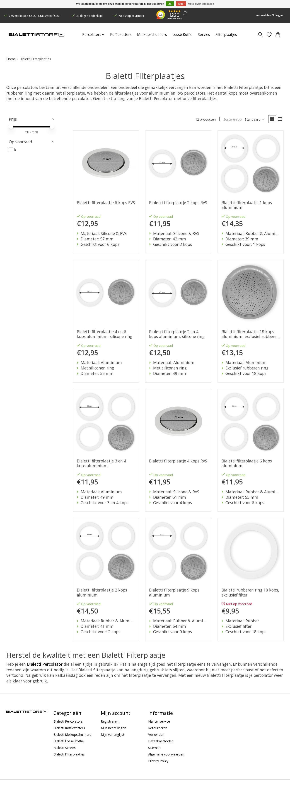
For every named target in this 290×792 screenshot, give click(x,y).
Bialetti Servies (64, 747)
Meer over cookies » (201, 3)
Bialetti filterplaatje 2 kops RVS (178, 202)
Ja (15, 149)
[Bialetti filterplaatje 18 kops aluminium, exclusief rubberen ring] (250, 292)
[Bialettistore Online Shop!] (36, 35)
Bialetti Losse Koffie (68, 741)
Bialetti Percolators (68, 721)
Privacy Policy (158, 760)
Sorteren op (232, 119)
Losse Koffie (182, 34)
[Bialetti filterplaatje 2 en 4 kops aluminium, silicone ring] (178, 292)
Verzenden (156, 734)
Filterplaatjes (226, 34)
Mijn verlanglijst (112, 734)
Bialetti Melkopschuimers (72, 734)
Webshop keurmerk (131, 16)
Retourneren (157, 728)
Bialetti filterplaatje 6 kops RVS (106, 202)
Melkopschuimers (152, 34)
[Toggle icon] (260, 35)
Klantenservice (159, 721)
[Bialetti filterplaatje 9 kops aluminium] (178, 551)
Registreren (109, 721)
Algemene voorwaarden (166, 754)
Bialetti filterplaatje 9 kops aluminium (174, 592)
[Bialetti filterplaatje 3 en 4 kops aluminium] (105, 421)
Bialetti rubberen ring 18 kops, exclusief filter (250, 592)
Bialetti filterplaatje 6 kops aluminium (247, 463)
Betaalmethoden (161, 741)
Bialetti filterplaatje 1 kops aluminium (247, 205)
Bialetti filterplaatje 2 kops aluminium (102, 592)
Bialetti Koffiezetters (69, 728)
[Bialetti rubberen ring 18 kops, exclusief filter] (250, 551)
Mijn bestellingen (113, 728)
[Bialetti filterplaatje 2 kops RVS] (178, 163)
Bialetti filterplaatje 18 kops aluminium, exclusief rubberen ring (250, 334)
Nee (181, 3)
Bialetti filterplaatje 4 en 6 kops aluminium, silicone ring (104, 334)
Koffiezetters (121, 34)
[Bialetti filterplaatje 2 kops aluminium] (105, 551)
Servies (204, 34)
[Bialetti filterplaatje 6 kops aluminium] (250, 421)
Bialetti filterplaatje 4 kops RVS (178, 461)
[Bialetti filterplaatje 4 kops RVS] (178, 421)
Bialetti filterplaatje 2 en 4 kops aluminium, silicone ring (177, 334)
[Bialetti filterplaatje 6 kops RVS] (105, 163)
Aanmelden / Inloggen (270, 15)
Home (11, 58)
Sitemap (154, 747)
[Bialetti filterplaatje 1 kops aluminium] (250, 163)
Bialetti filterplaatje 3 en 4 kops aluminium (101, 463)
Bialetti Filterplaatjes (69, 754)
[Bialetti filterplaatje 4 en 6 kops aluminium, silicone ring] (105, 292)
